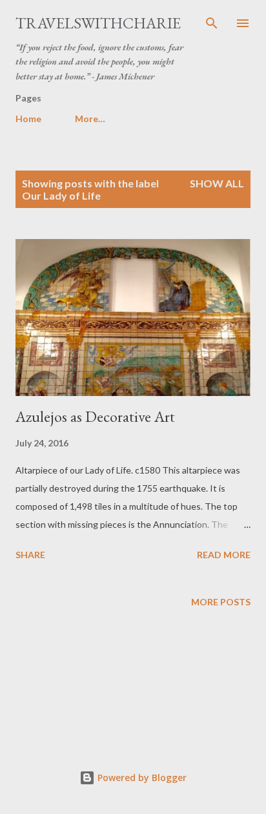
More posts (221, 601)
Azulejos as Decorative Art (95, 416)
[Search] (212, 23)
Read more (224, 554)
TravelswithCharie (98, 23)
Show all (217, 183)
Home (28, 118)
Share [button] (30, 554)
